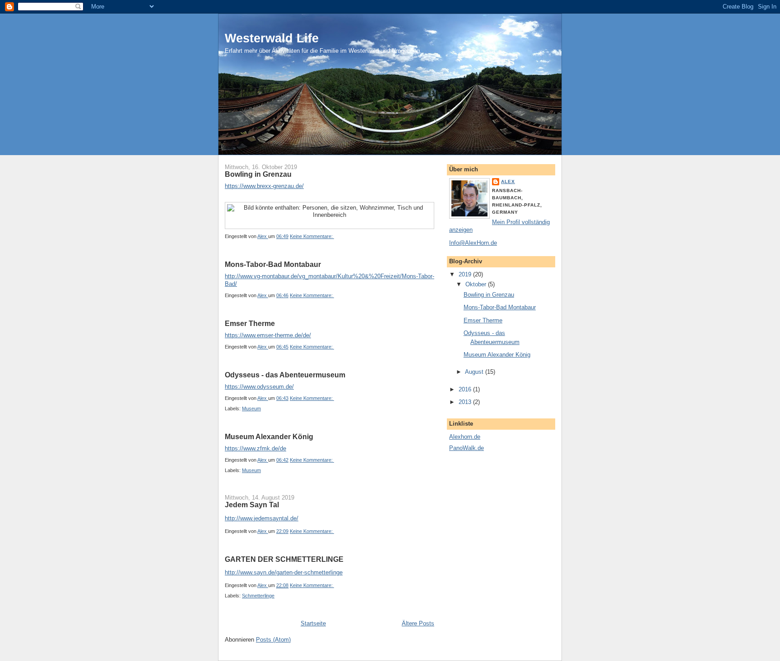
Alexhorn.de (464, 436)
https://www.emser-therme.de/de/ (268, 335)
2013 (466, 402)
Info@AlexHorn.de (473, 242)
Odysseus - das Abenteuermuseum (285, 375)
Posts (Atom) (273, 639)
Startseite (313, 623)
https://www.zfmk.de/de (255, 448)
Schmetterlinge (258, 595)
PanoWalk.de (466, 448)
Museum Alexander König (269, 437)
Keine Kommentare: (312, 236)
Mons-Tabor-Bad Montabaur (273, 264)
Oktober (476, 284)
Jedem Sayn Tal (252, 505)
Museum (251, 408)
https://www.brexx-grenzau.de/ (264, 186)
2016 (466, 389)
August (475, 371)
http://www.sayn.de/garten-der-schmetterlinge (284, 572)
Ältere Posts (418, 623)
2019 (466, 274)
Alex (508, 181)
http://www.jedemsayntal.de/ (261, 518)
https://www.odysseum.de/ (259, 386)
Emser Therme (250, 323)
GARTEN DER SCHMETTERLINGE (284, 559)
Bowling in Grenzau (258, 174)
